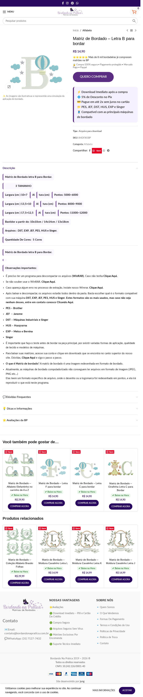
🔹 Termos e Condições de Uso (113, 625)
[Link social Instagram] (67, 3)
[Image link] (23, 605)
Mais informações (104, 690)
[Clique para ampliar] (9, 87)
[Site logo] (70, 12)
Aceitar (127, 690)
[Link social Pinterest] (72, 3)
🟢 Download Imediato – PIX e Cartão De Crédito (70, 615)
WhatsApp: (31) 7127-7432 (22, 638)
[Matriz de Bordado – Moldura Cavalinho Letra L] (53, 542)
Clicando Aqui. (65, 302)
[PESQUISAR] (134, 21)
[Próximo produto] (136, 31)
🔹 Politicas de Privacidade (110, 631)
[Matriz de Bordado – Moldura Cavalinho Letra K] (87, 542)
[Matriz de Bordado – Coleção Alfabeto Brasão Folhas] (20, 542)
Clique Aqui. (110, 276)
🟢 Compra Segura (59, 623)
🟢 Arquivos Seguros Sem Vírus (66, 629)
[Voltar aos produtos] (131, 31)
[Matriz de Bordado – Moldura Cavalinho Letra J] (121, 542)
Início (76, 30)
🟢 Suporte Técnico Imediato (64, 644)
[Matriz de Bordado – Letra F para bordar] (53, 465)
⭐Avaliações (56, 607)
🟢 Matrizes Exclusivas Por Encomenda (63, 636)
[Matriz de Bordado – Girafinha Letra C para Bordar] (121, 465)
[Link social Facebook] (63, 3)
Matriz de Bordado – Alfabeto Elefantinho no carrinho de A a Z (19, 486)
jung (82, 681)
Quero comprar (93, 76)
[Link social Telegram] (108, 150)
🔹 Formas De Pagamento (110, 619)
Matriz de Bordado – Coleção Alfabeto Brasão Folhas (19, 563)
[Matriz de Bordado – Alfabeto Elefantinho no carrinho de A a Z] (20, 465)
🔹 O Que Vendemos (107, 613)
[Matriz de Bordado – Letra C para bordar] (87, 465)
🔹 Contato (102, 643)
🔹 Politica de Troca (107, 637)
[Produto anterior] (127, 31)
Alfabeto (87, 30)
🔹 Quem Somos (105, 607)
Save (98, 150)
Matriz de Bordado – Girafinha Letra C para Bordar (120, 487)
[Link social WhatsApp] (77, 3)
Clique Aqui (28, 357)
